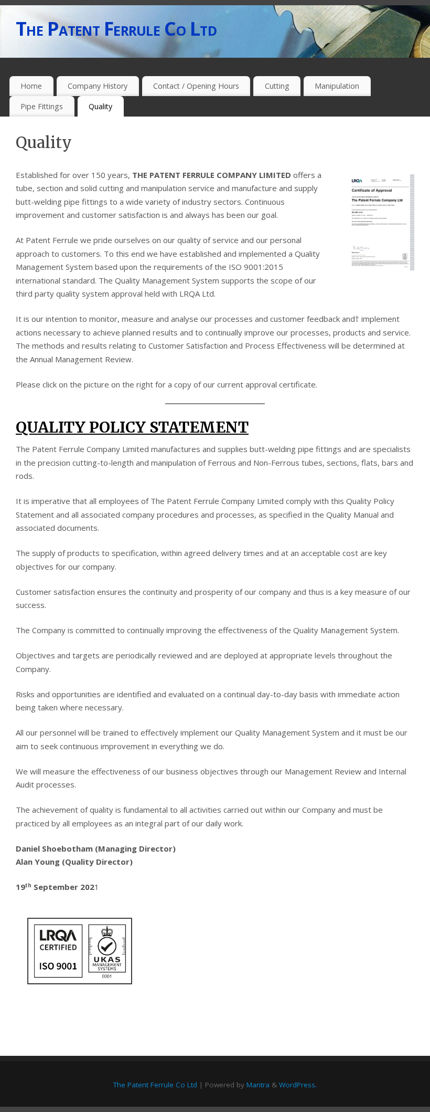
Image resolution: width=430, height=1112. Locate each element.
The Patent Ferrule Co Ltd (116, 28)
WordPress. (298, 1084)
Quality (100, 106)
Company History (97, 86)
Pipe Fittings (41, 106)
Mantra (258, 1084)
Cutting (277, 86)
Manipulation (337, 86)
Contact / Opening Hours (196, 86)
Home (31, 86)
